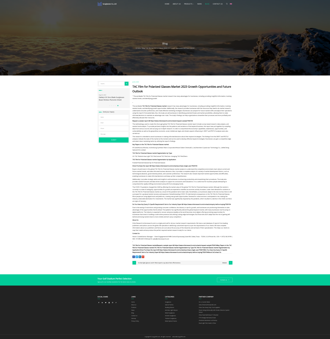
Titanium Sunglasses (170, 318)
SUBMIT (113, 140)
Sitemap (133, 318)
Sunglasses (168, 302)
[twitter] (105, 302)
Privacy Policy (135, 321)
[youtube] (109, 302)
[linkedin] (102, 302)
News (199, 4)
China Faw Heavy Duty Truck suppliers (209, 307)
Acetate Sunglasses (170, 315)
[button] (109, 105)
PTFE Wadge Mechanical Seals (207, 317)
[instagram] (112, 302)
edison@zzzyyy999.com (178, 336)
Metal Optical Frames (171, 321)
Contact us (218, 4)
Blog (207, 4)
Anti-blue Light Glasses (171, 310)
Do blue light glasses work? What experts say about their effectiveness (159, 263)
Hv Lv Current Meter (204, 302)
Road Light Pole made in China (207, 323)
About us (177, 4)
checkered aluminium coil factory (208, 320)
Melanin (224, 263)
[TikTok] (116, 302)
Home (167, 4)
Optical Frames (169, 305)
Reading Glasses (169, 307)
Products (188, 4)
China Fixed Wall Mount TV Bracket (208, 315)
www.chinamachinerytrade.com (207, 305)
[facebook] (99, 302)
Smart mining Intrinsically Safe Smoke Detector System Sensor (214, 311)
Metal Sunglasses (170, 313)
